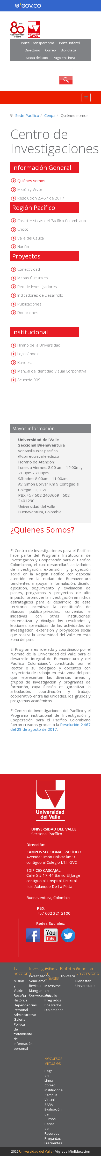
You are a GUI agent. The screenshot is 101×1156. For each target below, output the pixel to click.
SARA (49, 1104)
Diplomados (54, 1009)
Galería (19, 1019)
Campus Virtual (51, 1097)
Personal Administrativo (25, 1012)
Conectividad (28, 269)
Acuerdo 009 (28, 379)
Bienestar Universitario (85, 983)
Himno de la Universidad (38, 345)
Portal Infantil (69, 43)
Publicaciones (29, 304)
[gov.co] (28, 6)
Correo (50, 50)
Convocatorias (40, 995)
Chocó (22, 229)
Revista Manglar (35, 988)
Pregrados (53, 1000)
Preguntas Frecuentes (53, 1141)
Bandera (24, 362)
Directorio (32, 50)
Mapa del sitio (37, 57)
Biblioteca (68, 50)
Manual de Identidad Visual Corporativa (51, 371)
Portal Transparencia (37, 43)
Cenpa (49, 115)
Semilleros (37, 981)
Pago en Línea (64, 57)
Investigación (39, 976)
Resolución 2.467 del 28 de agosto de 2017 (50, 727)
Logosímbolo (28, 353)
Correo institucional (54, 1087)
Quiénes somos (31, 180)
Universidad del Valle (36, 1151)
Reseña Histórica (20, 998)
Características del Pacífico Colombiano (51, 220)
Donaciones (27, 312)
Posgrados (53, 1005)
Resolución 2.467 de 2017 (40, 198)
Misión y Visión (30, 189)
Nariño (23, 246)
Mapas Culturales (32, 277)
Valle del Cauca (30, 238)
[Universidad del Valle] (50, 799)
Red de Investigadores (37, 286)
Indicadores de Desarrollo (40, 295)
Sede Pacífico (27, 115)
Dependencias (25, 1005)
